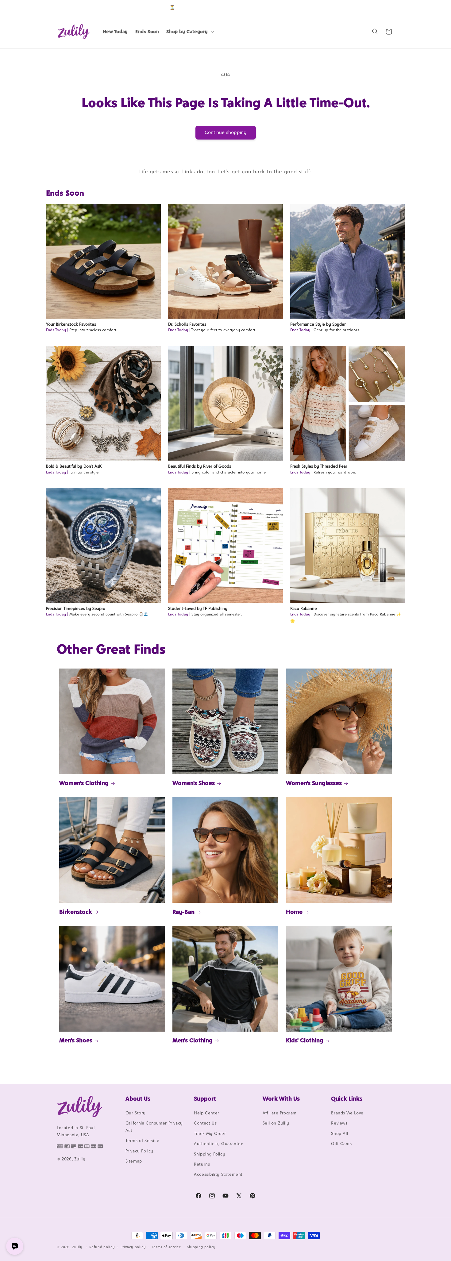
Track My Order (210, 1133)
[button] (189, 31)
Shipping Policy (209, 1154)
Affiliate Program (280, 1112)
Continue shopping (226, 132)
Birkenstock (75, 911)
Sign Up (384, 7)
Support (205, 1098)
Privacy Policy (139, 1150)
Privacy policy (133, 1247)
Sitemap (133, 1161)
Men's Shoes (75, 1040)
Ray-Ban (183, 911)
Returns (202, 1164)
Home (294, 911)
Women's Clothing (84, 783)
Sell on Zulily (276, 1123)
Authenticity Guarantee (218, 1143)
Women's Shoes (193, 783)
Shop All (339, 1133)
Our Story (135, 1112)
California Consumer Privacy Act (154, 1127)
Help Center (206, 1112)
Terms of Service (142, 1140)
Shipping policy (201, 1247)
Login (365, 7)
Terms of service (166, 1247)
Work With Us (281, 1098)
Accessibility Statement (218, 1174)
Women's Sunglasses (314, 783)
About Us (137, 1098)
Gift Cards (341, 1143)
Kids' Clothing (304, 1040)
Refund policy (102, 1247)
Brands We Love (347, 1112)
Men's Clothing (192, 1040)
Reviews (339, 1123)
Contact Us (205, 1123)
